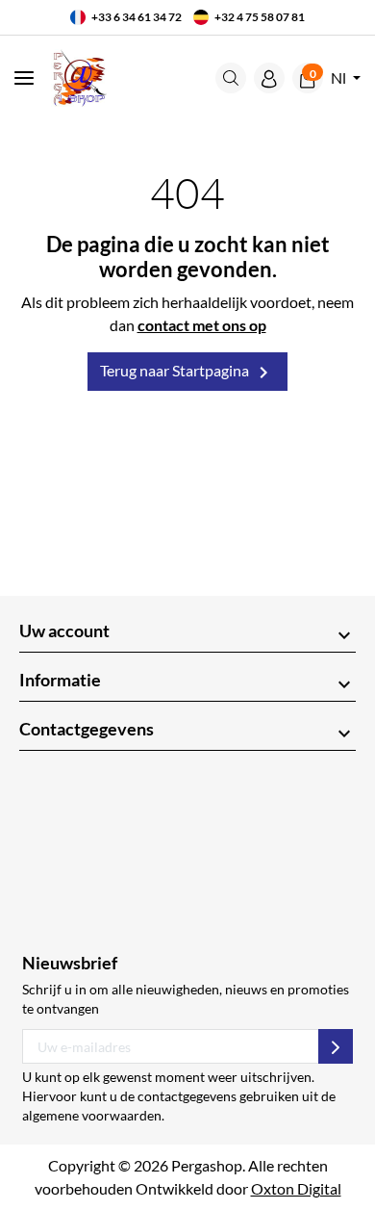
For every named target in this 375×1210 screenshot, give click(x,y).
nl (340, 77)
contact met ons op (202, 325)
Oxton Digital (296, 1188)
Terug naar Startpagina (187, 372)
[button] (230, 78)
